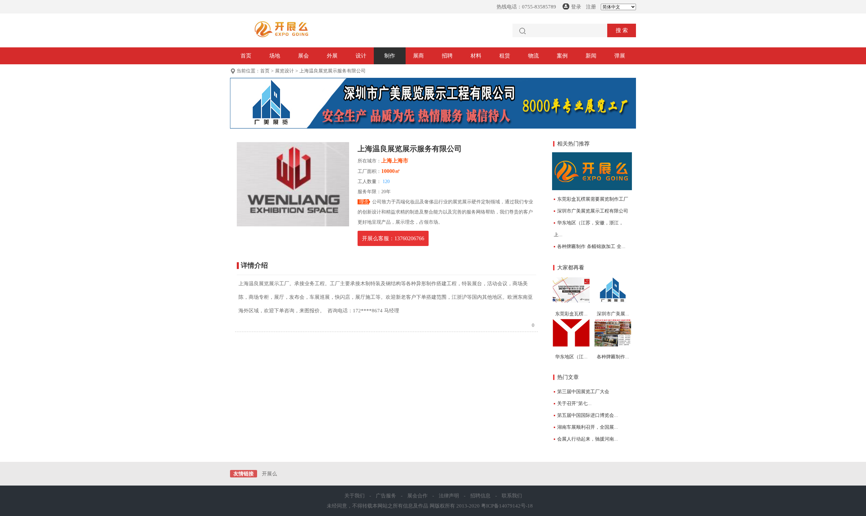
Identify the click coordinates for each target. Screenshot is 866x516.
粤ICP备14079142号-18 (507, 506)
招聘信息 (480, 495)
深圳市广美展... (613, 313)
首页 (246, 56)
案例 (562, 56)
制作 (389, 56)
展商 (418, 56)
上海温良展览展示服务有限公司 (332, 70)
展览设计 (284, 70)
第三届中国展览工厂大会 (583, 391)
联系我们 (512, 495)
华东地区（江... (571, 356)
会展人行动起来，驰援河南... (587, 439)
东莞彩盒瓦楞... (571, 313)
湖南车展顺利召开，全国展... (587, 427)
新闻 (591, 56)
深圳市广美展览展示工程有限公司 (592, 211)
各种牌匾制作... (613, 356)
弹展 (619, 56)
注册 (591, 6)
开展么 (269, 473)
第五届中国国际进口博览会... (587, 415)
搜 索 (622, 30)
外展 (332, 56)
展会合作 (417, 495)
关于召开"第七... (574, 403)
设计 (361, 56)
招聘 (447, 56)
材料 (476, 56)
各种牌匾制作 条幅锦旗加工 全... (591, 246)
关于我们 (354, 495)
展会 (303, 56)
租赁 (504, 56)
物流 (533, 56)
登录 (576, 6)
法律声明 (449, 495)
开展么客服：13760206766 (393, 238)
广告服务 (386, 495)
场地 (274, 56)
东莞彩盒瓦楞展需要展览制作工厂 (592, 199)
